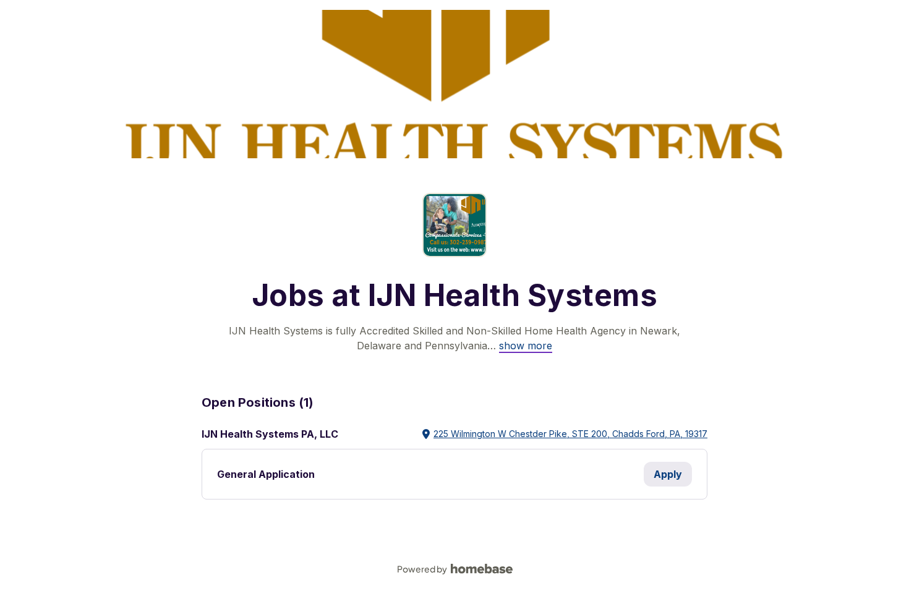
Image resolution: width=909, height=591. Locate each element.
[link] (525, 346)
